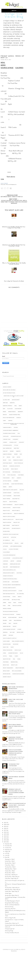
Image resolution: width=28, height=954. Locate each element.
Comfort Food (6, 439)
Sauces (14, 626)
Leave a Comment (4, 183)
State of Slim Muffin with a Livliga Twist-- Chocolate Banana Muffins (17, 805)
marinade (5, 563)
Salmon (15, 623)
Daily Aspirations (7, 448)
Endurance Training (9, 906)
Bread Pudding (12, 411)
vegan (18, 658)
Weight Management (8, 667)
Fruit (13, 477)
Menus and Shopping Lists (11, 184)
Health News (17, 495)
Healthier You (15, 498)
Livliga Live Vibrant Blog (14, 15)
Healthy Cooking (19, 504)
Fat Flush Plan (6, 471)
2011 (5, 842)
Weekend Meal (14, 661)
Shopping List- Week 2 (10, 859)
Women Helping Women (18, 673)
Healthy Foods (16, 507)
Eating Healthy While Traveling (11, 903)
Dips (21, 454)
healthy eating (6, 507)
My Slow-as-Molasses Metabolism (12, 904)
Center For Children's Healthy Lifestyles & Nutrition (13, 424)
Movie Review (15, 581)
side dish (11, 635)
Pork (9, 605)
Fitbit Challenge (11, 474)
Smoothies (15, 644)
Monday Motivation (8, 575)
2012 (5, 840)
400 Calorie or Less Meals (9, 389)
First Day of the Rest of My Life (12, 932)
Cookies (5, 442)
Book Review (18, 408)
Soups (12, 647)
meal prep (5, 566)
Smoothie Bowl (7, 644)
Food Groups (6, 477)
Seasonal (5, 632)
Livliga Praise (6, 552)
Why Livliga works (16, 670)
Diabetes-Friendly (7, 454)
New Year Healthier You (9, 593)
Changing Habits (7, 427)
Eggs (10, 460)
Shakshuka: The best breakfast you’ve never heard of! (16, 739)
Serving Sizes (20, 632)
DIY (4, 457)
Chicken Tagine (8, 893)
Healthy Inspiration (19, 513)
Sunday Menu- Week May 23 (11, 874)
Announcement (16, 399)
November (7, 845)
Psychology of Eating (8, 614)
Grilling (22, 489)
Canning (10, 420)
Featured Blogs (16, 471)
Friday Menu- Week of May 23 (11, 878)
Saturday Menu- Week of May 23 (12, 876)
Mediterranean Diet (15, 566)
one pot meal (6, 599)
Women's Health (7, 676)
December (7, 844)
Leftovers (5, 546)
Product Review (7, 608)
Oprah (4, 602)
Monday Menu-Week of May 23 (12, 895)
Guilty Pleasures (7, 495)
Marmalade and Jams (15, 563)
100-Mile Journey (7, 386)
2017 (5, 830)
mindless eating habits (8, 572)
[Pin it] (8, 188)
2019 (5, 826)
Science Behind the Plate (9, 629)
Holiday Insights (16, 528)
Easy (13, 457)
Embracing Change (18, 460)
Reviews (5, 620)
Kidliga (16, 543)
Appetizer (5, 402)
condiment (15, 439)
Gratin (10, 486)
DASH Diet (5, 451)
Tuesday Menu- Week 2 (10, 871)
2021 (5, 822)
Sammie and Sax (6, 626)
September (7, 849)
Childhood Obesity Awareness (10, 430)
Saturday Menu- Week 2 (10, 863)
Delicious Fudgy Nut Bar (10, 918)
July (6, 853)
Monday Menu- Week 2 (10, 872)
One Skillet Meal (16, 599)
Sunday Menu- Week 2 (10, 861)
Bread (4, 411)
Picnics (20, 602)
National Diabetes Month (9, 587)
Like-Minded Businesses (16, 546)
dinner (16, 454)
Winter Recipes (6, 673)
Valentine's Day (7, 658)
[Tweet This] (2, 188)
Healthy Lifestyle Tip (8, 519)
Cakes (4, 420)
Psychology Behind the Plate (10, 611)
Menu (15, 10)
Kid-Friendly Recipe (7, 543)
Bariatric (12, 402)
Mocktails (19, 572)
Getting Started (7, 480)
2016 (5, 832)
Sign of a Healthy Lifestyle (9, 638)
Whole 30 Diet (6, 670)
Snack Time (5, 647)
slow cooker (6, 641)
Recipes (20, 617)
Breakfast (20, 411)
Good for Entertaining (17, 483)
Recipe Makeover (12, 617)
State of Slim (18, 650)
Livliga (5, 549)
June (6, 855)
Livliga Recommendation (9, 555)
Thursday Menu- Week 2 (10, 867)
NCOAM (20, 590)
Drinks (8, 457)
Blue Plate (10, 408)
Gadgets (19, 477)
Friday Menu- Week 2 (9, 865)
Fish (4, 474)
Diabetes (18, 451)
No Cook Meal (20, 593)
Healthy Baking (13, 501)
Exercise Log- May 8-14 (10, 908)
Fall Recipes (6, 468)
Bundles (19, 417)
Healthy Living (19, 519)
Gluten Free (6, 483)
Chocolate (6, 436)
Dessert (12, 451)
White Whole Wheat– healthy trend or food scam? (16, 726)
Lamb (22, 543)
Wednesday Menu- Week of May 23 (12, 889)
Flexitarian (21, 474)
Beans (20, 405)
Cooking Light (13, 442)
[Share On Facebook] (5, 188)
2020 (5, 824)
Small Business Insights (18, 641)
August (6, 851)
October (7, 847)
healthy (5, 501)
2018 (5, 828)
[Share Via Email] (11, 188)
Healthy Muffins (7, 522)
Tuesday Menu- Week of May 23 (12, 891)
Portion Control (17, 605)
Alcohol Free (6, 399)
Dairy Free (16, 448)
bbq (16, 405)
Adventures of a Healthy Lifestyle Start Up (14, 396)
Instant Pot (6, 537)
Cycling (16, 445)
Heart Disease (6, 525)
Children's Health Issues (9, 433)
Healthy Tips (16, 522)
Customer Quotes (7, 445)
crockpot (21, 442)
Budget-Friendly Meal (14, 414)
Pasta (14, 602)
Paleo (9, 602)
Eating (18, 457)
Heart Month (6, 528)
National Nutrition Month (9, 590)
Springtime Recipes (7, 650)
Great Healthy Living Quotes (10, 489)
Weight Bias (6, 664)
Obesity (20, 596)
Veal (14, 658)
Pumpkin (18, 614)
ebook (4, 460)
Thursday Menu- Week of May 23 (12, 887)
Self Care (12, 632)
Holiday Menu (6, 531)
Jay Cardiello (6, 540)
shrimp (4, 635)
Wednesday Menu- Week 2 (10, 869)
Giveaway (16, 480)
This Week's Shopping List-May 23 (12, 901)
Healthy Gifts (6, 510)
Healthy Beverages (7, 504)
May (6, 857)
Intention (13, 537)
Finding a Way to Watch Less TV (12, 923)
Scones (19, 629)
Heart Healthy (15, 525)
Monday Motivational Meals (10, 578)
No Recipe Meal (6, 596)
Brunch (5, 414)
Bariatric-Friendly (7, 405)
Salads (4, 623)
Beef (4, 408)
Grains (4, 486)
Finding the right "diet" (10, 929)
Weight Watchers (20, 667)
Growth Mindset (7, 492)
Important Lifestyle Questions (10, 534)
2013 (5, 838)
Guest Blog (16, 492)
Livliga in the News (13, 549)
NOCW (14, 596)
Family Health (14, 468)
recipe (4, 617)
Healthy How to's (7, 513)
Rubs (10, 620)
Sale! (10, 623)
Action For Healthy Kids (9, 392)
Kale (13, 540)
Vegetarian (6, 661)
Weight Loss (14, 664)
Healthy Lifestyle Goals (9, 516)
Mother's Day (6, 581)
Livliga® (14, 5)
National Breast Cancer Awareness (11, 584)
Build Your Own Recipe (8, 417)
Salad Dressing (17, 620)
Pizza (4, 605)
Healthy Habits (16, 510)
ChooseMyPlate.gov (16, 436)
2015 (5, 834)
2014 (5, 836)
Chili (18, 433)
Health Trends (6, 498)
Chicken (16, 427)
